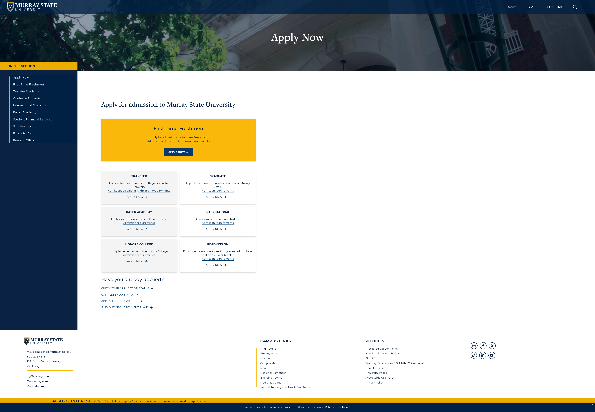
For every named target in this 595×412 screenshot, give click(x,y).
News (263, 368)
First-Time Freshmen (28, 84)
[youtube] (492, 355)
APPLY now (135, 196)
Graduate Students (27, 98)
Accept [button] (346, 407)
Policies (375, 341)
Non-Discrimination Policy (382, 353)
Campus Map (268, 363)
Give (531, 7)
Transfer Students (26, 91)
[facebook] (484, 346)
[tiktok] (475, 355)
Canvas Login (35, 381)
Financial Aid (22, 133)
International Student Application (183, 401)
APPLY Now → (178, 151)
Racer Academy (24, 112)
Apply (512, 7)
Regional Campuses (273, 372)
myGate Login (36, 376)
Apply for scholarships (119, 301)
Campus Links (275, 341)
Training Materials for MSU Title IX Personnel (395, 363)
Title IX (370, 358)
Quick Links (554, 7)
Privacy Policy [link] (324, 407)
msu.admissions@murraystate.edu (49, 351)
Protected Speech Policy (382, 348)
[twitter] (493, 346)
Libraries (265, 358)
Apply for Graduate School (140, 401)
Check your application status (125, 288)
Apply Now (21, 77)
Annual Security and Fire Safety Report (286, 387)
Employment (269, 353)
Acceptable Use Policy (380, 377)
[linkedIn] (483, 355)
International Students (29, 105)
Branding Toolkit (271, 377)
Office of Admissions (107, 401)
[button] (592, 405)
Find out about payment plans (125, 307)
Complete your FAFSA (117, 294)
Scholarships (22, 126)
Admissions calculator (161, 141)
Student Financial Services (32, 119)
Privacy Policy (375, 382)
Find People (268, 348)
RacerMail (33, 386)
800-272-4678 (36, 356)
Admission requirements (194, 141)
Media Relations (270, 382)
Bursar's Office (23, 140)
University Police (376, 372)
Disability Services (377, 368)
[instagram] (475, 346)
